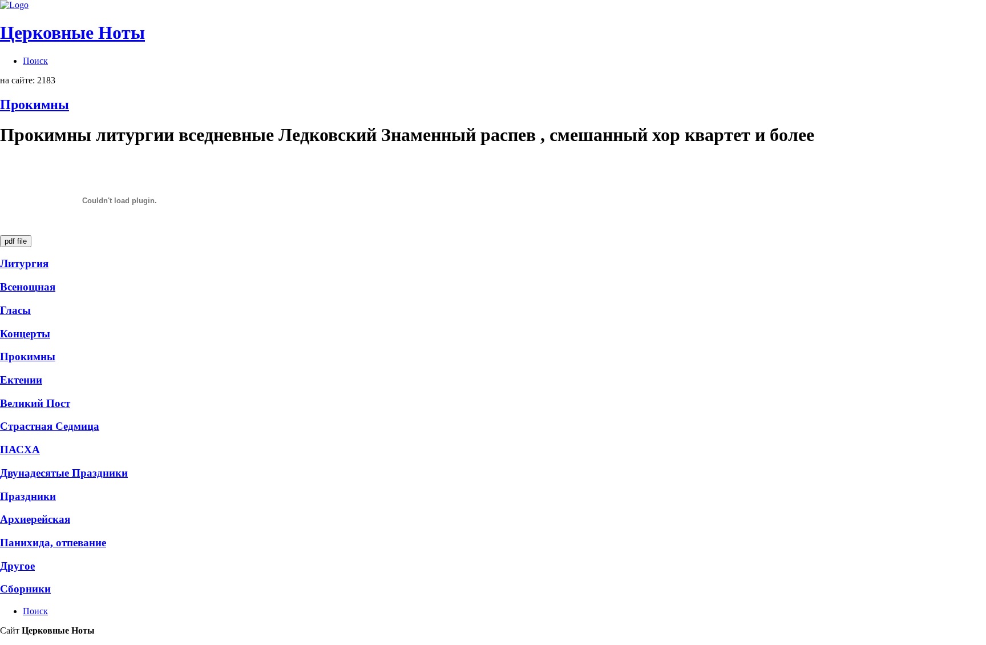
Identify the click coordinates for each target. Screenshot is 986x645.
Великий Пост (35, 403)
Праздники (28, 496)
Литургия (24, 263)
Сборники (25, 589)
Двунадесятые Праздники (64, 473)
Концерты (25, 334)
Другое (17, 566)
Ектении (21, 380)
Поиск (35, 61)
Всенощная (27, 287)
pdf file (16, 241)
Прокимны (34, 104)
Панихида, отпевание (53, 543)
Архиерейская (35, 519)
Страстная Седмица (49, 426)
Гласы (15, 310)
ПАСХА (20, 449)
